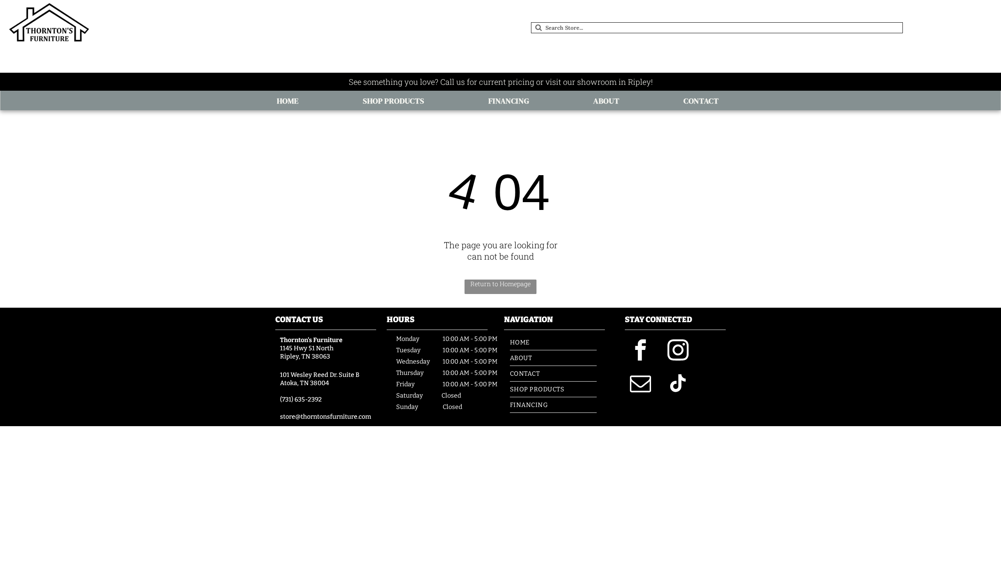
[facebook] (640, 351)
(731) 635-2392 (301, 399)
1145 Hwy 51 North (307, 348)
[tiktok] (678, 384)
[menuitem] (291, 100)
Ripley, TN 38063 (305, 356)
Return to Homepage (500, 284)
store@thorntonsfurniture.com (325, 416)
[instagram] (678, 351)
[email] (640, 384)
